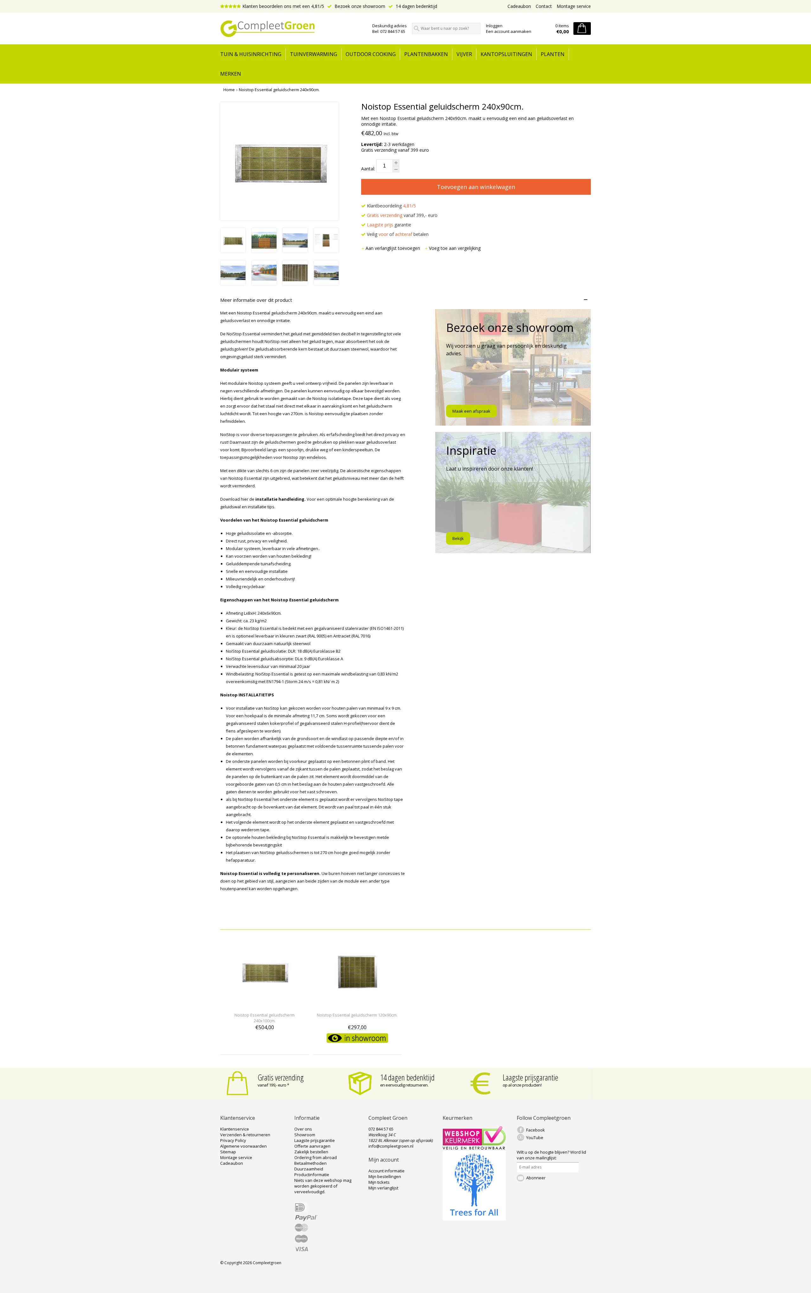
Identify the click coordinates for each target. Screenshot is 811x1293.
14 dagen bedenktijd (415, 6)
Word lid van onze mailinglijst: (551, 1155)
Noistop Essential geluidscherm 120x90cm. (357, 1015)
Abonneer (536, 1178)
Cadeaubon (519, 6)
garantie (389, 225)
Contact (544, 6)
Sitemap (228, 1152)
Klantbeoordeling (391, 206)
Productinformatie (311, 1174)
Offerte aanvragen (312, 1146)
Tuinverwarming (313, 54)
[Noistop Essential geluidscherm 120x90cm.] (357, 1003)
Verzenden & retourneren (245, 1135)
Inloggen (494, 26)
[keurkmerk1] (474, 1148)
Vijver (464, 54)
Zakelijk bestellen (311, 1152)
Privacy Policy (233, 1140)
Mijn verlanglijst (383, 1188)
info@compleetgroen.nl (390, 1146)
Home (229, 89)
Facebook (535, 1130)
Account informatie (386, 1171)
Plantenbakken (426, 54)
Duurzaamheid (308, 1169)
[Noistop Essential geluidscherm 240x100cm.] (265, 1003)
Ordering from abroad (315, 1157)
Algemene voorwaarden (243, 1146)
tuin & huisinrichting (250, 54)
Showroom (304, 1135)
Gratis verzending (281, 1077)
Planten (553, 54)
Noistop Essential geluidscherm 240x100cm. (264, 1018)
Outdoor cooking (371, 54)
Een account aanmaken (508, 31)
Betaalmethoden (310, 1163)
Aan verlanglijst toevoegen (393, 248)
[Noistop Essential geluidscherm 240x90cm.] (233, 251)
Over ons (303, 1129)
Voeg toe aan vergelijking (455, 248)
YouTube (534, 1137)
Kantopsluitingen (506, 54)
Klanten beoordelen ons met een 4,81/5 (283, 6)
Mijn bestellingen (384, 1176)
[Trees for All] (474, 1219)
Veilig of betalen (397, 234)
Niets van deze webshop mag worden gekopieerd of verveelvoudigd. (322, 1186)
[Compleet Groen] (292, 28)
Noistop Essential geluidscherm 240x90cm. (279, 89)
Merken (230, 73)
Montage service (574, 6)
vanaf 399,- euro (402, 215)
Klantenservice (234, 1129)
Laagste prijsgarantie (530, 1077)
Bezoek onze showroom (359, 6)
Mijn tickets (379, 1182)
